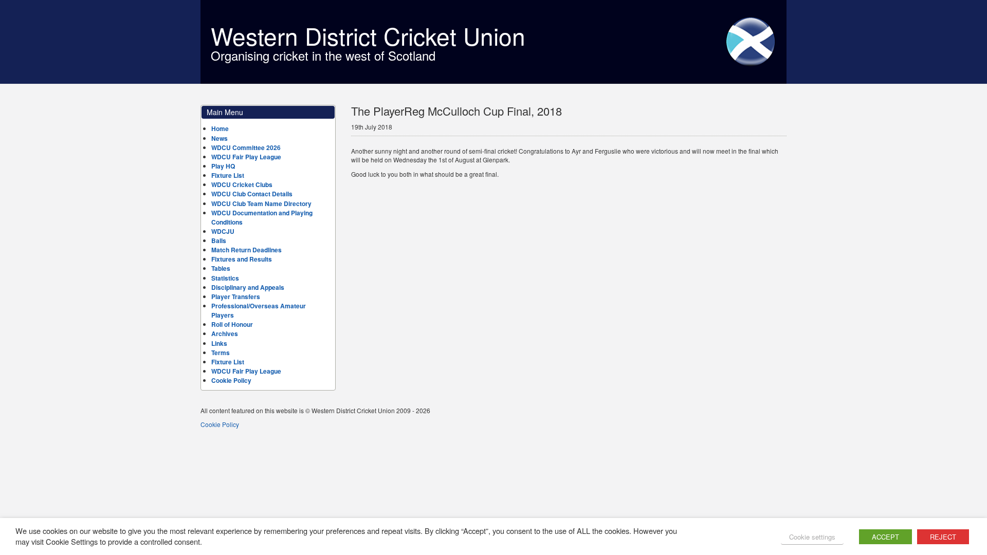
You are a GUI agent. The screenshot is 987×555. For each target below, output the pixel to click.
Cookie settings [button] (812, 537)
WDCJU (222, 231)
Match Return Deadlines (246, 249)
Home (220, 128)
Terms (220, 352)
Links (219, 343)
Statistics (225, 278)
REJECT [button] (943, 537)
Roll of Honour (232, 324)
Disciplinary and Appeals (247, 287)
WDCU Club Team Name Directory (261, 203)
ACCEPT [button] (885, 537)
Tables (220, 268)
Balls (218, 240)
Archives (224, 333)
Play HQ (223, 166)
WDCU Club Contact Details (252, 193)
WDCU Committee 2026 (246, 147)
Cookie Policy (231, 380)
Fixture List (227, 175)
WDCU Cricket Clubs (241, 184)
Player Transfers (235, 296)
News (219, 138)
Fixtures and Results (241, 259)
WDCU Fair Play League (246, 156)
